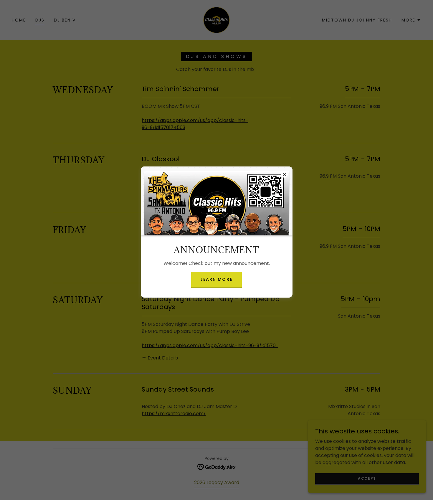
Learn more (216, 279)
